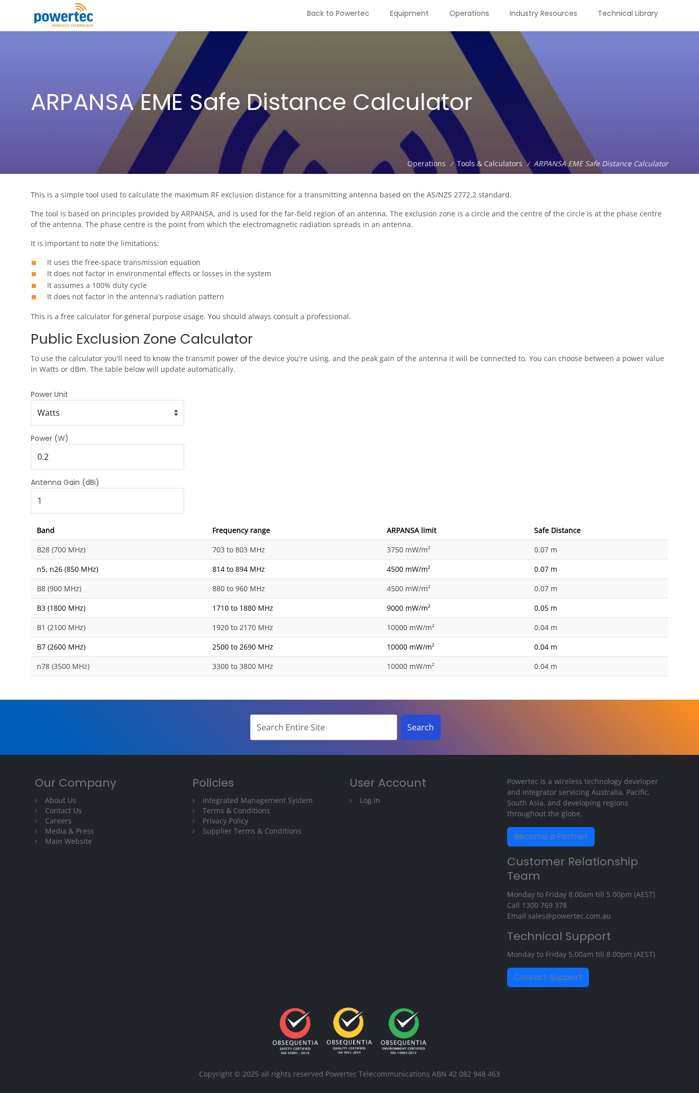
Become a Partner (551, 836)
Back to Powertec (338, 13)
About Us (60, 800)
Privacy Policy (225, 821)
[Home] (67, 15)
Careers (58, 821)
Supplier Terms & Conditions (252, 831)
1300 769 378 (544, 905)
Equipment (409, 13)
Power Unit (49, 394)
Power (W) (50, 438)
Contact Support (548, 977)
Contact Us (63, 810)
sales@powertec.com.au (569, 916)
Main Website (68, 841)
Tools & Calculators (489, 163)
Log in (370, 800)
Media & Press (69, 831)
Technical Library (628, 13)
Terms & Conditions (236, 810)
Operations (469, 13)
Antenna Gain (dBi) (65, 482)
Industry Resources (543, 13)
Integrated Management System (258, 800)
